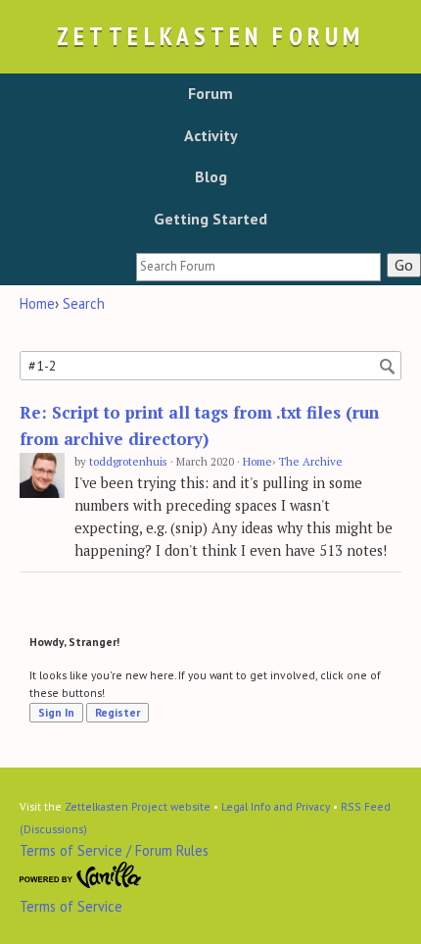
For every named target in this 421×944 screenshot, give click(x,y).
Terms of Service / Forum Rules (114, 850)
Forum (210, 93)
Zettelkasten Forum (210, 36)
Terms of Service (71, 906)
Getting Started (210, 218)
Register (117, 712)
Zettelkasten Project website (137, 806)
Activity (211, 135)
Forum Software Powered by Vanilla (81, 875)
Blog (211, 176)
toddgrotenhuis (128, 461)
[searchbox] (258, 267)
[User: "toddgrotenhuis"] (42, 476)
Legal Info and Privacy (275, 806)
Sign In (56, 712)
